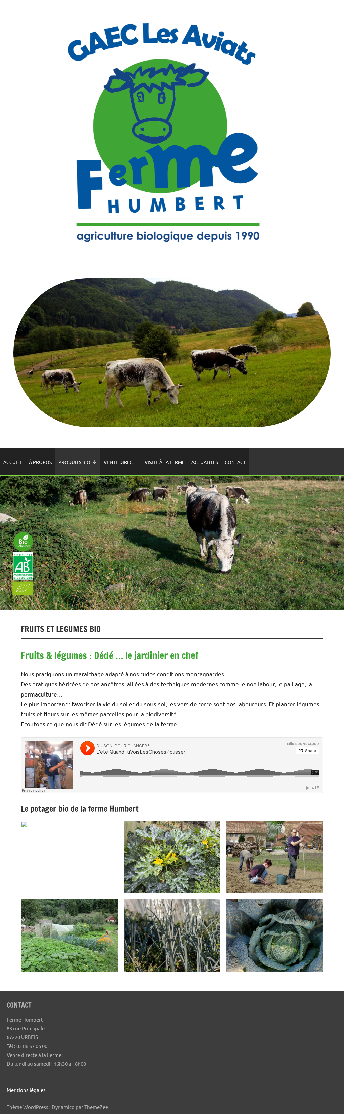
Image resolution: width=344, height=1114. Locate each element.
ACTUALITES (204, 462)
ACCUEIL (12, 462)
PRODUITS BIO (74, 462)
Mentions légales (26, 1090)
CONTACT (235, 462)
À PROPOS (40, 462)
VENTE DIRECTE (121, 462)
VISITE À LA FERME (165, 462)
